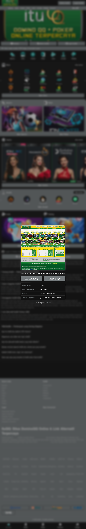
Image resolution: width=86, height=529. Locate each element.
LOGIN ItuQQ (54, 279)
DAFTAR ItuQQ (31, 279)
